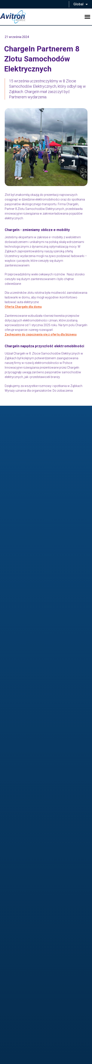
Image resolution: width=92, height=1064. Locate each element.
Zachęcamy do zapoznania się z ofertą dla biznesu (41, 334)
